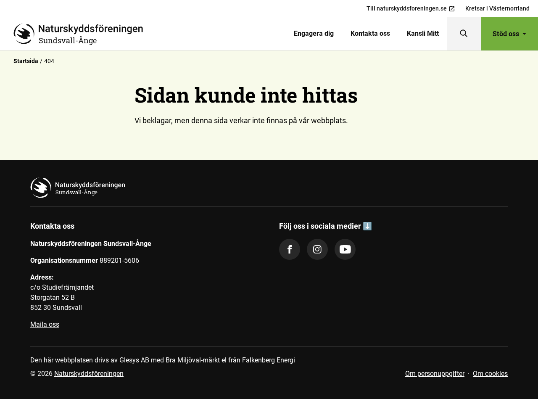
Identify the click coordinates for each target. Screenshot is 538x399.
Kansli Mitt (423, 33)
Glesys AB (134, 360)
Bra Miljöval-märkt (193, 360)
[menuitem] (313, 33)
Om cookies (490, 374)
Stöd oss (506, 33)
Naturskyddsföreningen (89, 374)
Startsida (25, 61)
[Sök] (464, 33)
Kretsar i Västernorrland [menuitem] (497, 8)
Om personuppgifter (434, 374)
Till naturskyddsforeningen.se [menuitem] (407, 8)
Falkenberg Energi (268, 360)
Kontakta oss (370, 33)
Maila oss (44, 324)
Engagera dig (314, 33)
